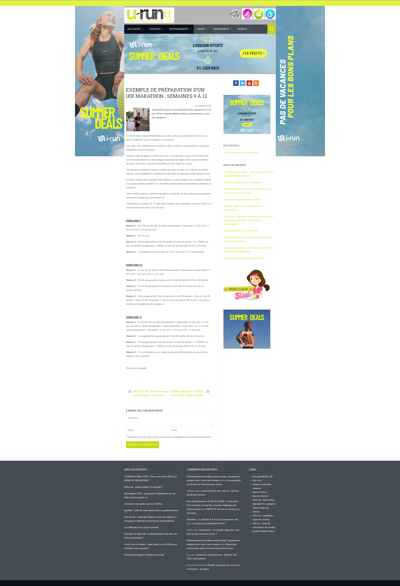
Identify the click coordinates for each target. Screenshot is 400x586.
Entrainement (179, 29)
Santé (201, 29)
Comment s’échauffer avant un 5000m (242, 199)
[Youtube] (249, 83)
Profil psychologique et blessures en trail (243, 258)
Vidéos (242, 29)
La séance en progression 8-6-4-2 (209, 523)
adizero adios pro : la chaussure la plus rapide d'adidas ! (188, 393)
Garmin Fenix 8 (260, 496)
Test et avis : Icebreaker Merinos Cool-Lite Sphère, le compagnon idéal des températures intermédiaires (248, 220)
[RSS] (256, 83)
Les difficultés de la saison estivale (240, 230)
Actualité (134, 29)
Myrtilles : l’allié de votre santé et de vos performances (151, 510)
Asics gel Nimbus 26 (262, 476)
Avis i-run (257, 480)
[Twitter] (242, 83)
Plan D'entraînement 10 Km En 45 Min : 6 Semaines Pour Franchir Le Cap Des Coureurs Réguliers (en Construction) (212, 505)
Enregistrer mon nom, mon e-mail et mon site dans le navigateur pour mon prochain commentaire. (170, 437)
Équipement (221, 29)
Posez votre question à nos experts (240, 152)
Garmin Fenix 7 (260, 492)
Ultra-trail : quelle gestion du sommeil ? (242, 182)
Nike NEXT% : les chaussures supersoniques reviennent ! (151, 393)
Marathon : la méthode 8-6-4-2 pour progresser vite (212, 519)
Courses (155, 29)
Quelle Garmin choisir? (263, 531)
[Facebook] (236, 83)
